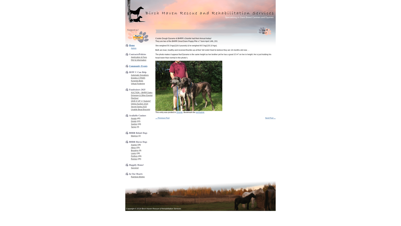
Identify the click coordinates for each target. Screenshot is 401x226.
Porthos (134, 156)
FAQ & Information (138, 60)
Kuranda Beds (137, 81)
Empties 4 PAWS (138, 78)
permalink (200, 112)
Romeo (134, 159)
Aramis (134, 145)
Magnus (134, 136)
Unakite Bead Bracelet (140, 109)
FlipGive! (134, 98)
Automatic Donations (140, 75)
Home (132, 45)
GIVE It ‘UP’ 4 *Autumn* (141, 101)
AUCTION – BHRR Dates (141, 92)
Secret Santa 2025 (139, 107)
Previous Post (162, 118)
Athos (133, 148)
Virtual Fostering (138, 84)
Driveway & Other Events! (142, 95)
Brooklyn (134, 150)
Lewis (133, 153)
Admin (133, 48)
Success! (135, 168)
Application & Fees (139, 57)
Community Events (138, 66)
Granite (179, 112)
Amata (133, 118)
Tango (133, 127)
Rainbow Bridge (138, 177)
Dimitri (133, 121)
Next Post (270, 118)
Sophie (134, 124)
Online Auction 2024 (139, 104)
